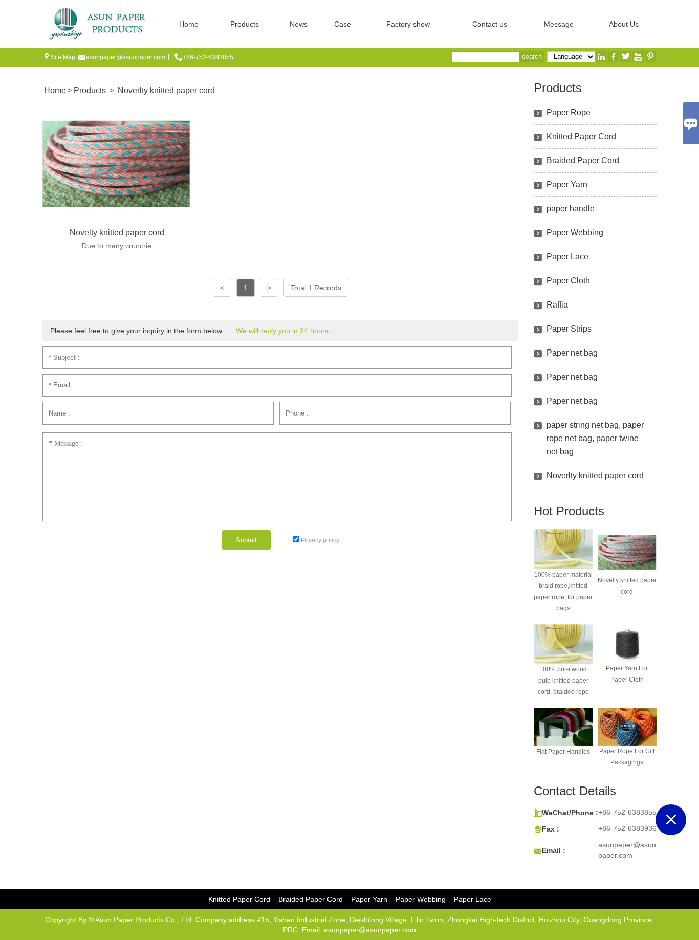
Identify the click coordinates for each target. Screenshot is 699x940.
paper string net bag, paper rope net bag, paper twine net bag (595, 438)
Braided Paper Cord (583, 160)
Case (342, 24)
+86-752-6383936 (627, 828)
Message (559, 24)
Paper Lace (567, 256)
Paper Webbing (575, 232)
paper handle (571, 208)
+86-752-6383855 (208, 57)
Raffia (557, 304)
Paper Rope (569, 112)
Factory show (408, 24)
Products (244, 24)
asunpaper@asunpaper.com (125, 57)
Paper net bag (572, 352)
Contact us (489, 24)
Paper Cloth (568, 280)
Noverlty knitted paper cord (166, 90)
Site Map (63, 57)
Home (189, 24)
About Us (624, 24)
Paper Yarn (567, 184)
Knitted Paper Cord (581, 136)
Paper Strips (569, 328)
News (299, 24)
